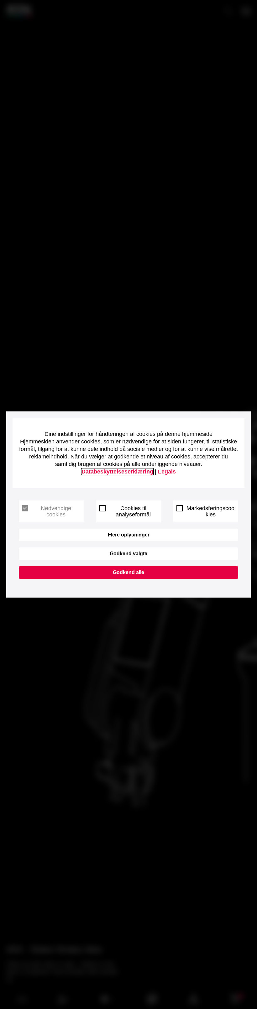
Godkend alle (128, 572)
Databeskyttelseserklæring (117, 471)
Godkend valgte (128, 553)
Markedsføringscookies (210, 511)
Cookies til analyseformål (133, 511)
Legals (167, 471)
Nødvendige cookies (56, 511)
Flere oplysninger (128, 534)
